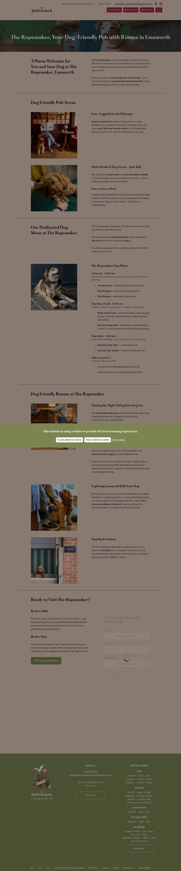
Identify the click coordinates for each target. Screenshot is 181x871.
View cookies (118, 440)
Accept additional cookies (69, 440)
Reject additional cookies (97, 440)
